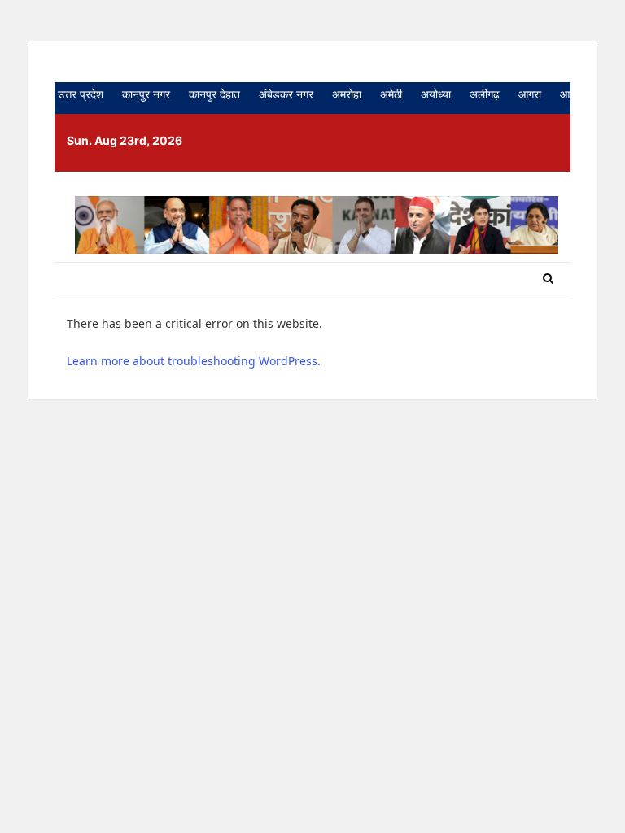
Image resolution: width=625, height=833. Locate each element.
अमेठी (391, 94)
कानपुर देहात (214, 94)
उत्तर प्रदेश (80, 94)
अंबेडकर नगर (286, 94)
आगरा (529, 94)
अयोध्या (436, 94)
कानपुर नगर (146, 94)
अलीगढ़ (485, 94)
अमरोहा (346, 94)
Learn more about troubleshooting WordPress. (194, 361)
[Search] (548, 278)
